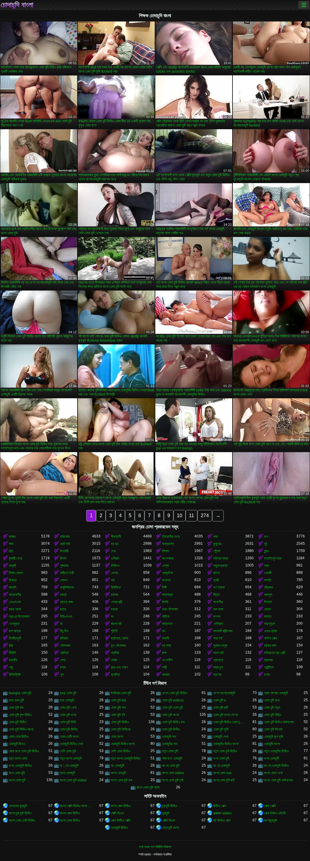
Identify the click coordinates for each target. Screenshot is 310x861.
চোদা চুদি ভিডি (68, 722)
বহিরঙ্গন (268, 587)
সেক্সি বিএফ (117, 813)
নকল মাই (218, 653)
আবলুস (268, 595)
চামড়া (63, 595)
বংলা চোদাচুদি (271, 758)
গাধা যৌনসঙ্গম (170, 609)
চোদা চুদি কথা (271, 700)
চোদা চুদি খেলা (68, 707)
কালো (216, 573)
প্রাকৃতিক (167, 573)
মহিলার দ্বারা (220, 558)
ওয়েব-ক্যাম (270, 631)
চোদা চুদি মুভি (221, 729)
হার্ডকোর (65, 536)
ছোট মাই (65, 544)
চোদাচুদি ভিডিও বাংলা (122, 744)
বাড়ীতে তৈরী (67, 573)
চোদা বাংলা (117, 736)
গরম (266, 566)
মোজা (114, 660)
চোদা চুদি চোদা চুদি (172, 707)
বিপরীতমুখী (15, 638)
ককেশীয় (218, 602)
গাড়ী (164, 667)
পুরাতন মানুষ (220, 645)
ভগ (266, 536)
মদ (163, 631)
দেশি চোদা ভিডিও (120, 751)
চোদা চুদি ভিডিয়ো (120, 729)
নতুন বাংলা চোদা (18, 758)
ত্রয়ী (216, 580)
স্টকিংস (115, 566)
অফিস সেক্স (270, 638)
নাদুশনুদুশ (269, 624)
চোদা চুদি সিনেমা (273, 729)
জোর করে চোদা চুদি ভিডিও (24, 751)
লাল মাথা (218, 609)
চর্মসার (114, 595)
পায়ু (11, 667)
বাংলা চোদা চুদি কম (121, 780)
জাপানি (12, 587)
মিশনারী (64, 551)
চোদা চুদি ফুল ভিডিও (20, 715)
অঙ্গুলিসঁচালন (67, 587)
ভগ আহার (15, 631)
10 (179, 515)
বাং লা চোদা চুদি (171, 766)
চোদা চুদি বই (118, 715)
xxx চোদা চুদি (68, 693)
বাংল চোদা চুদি (17, 773)
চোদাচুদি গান (169, 736)
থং (112, 616)
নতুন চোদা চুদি (170, 751)
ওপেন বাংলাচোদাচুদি (224, 693)
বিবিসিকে (116, 587)
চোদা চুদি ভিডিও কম (173, 722)
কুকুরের (217, 544)
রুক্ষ (164, 653)
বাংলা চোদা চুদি (17, 780)
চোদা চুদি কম (16, 707)
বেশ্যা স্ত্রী (116, 602)
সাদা (11, 544)
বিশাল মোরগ (16, 573)
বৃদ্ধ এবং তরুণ (119, 667)
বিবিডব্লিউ (15, 674)
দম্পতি (267, 580)
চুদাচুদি (165, 813)
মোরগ (267, 609)
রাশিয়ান (64, 638)
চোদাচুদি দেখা (220, 736)
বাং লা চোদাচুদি (221, 766)
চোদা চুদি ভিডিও (120, 722)
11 (191, 515)
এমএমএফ (15, 602)
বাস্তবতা (167, 624)
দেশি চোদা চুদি (68, 751)
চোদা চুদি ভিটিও (17, 722)
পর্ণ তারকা (219, 587)
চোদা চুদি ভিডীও (171, 729)
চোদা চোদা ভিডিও (18, 736)
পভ (113, 580)
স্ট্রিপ (216, 595)
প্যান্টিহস (269, 667)
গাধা (215, 536)
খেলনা (114, 573)
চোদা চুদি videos (173, 700)
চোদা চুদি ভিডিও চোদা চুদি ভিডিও (229, 722)
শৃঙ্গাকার (64, 566)
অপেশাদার (167, 558)
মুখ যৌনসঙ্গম (118, 645)
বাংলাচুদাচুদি (270, 820)
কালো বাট (116, 624)
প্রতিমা (64, 653)
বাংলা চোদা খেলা (273, 773)
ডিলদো (268, 602)
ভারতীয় (13, 660)
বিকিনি (12, 653)
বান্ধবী (12, 566)
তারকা (114, 609)
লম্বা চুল (218, 667)
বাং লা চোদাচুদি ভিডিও (276, 766)
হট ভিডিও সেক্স (221, 820)
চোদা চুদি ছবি (220, 707)
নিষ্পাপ (165, 551)
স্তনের (217, 674)
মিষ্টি (164, 587)
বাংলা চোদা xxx (222, 773)
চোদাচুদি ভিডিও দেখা (71, 744)
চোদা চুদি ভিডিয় (69, 729)
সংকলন (166, 580)
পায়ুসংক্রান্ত (220, 566)
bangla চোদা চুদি (20, 693)
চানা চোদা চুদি (16, 700)
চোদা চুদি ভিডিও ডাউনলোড (279, 722)
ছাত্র (63, 609)
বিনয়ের (13, 580)
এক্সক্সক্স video (222, 813)
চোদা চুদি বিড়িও (272, 715)
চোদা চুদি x (219, 700)
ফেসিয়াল (218, 624)
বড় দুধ (114, 544)
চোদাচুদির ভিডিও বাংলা (225, 744)
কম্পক (216, 616)
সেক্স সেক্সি (270, 806)
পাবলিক (115, 653)
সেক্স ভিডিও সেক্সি (120, 820)
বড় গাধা (166, 645)
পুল (62, 674)
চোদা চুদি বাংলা (170, 715)
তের (113, 551)
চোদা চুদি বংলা (68, 715)
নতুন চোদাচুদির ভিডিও (276, 751)
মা (61, 624)
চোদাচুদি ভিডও (17, 744)
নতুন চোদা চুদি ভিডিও (225, 751)
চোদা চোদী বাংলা (69, 736)
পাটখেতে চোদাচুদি (172, 758)
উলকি (165, 602)
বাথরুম (166, 674)
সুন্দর (266, 551)
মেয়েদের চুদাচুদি (18, 806)
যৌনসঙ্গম (65, 645)
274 (205, 515)
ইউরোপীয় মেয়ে (171, 536)
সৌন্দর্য (216, 551)
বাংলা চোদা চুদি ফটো (148, 787)
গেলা (62, 660)
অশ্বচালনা (168, 544)
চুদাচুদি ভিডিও (169, 806)
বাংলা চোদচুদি (118, 773)
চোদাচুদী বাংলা (272, 744)
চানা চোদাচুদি (67, 700)
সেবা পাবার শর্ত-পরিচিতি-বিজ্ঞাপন (155, 847)
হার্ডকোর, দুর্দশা (119, 638)
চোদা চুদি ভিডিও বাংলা (21, 729)
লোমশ (63, 580)
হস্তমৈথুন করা (272, 558)
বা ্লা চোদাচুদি (69, 766)
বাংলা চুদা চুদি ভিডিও (20, 813)
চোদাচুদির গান (169, 744)
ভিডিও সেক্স (219, 806)
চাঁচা (11, 551)
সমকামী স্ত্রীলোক (222, 631)
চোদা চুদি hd (118, 700)
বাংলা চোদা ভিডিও (70, 820)
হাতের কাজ (66, 602)
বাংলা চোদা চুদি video (73, 780)
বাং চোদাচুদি (117, 766)
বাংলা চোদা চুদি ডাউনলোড (278, 780)
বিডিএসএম (66, 616)
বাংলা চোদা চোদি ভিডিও (22, 820)
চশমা (63, 667)
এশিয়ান (115, 558)
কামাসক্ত (167, 595)
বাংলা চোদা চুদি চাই (172, 780)
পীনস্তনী (116, 536)
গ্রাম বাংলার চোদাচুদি (276, 693)
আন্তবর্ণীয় (15, 595)
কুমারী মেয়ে (15, 558)
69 (11, 645)
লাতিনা (165, 616)
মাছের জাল (270, 645)
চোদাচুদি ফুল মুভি (273, 736)
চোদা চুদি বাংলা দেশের (225, 715)
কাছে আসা (15, 609)
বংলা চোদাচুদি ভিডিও (20, 766)
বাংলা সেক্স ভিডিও (120, 806)
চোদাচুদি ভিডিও (119, 828)
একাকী (268, 573)
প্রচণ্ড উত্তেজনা (19, 616)
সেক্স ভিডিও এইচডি (275, 813)
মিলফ (63, 558)
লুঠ (265, 544)
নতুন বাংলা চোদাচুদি (71, 758)
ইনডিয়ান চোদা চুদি (121, 693)
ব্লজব (12, 536)
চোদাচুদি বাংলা (17, 5)
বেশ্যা (165, 566)
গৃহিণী (114, 631)
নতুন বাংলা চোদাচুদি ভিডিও (125, 758)
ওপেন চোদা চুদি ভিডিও (174, 693)
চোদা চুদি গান (118, 707)
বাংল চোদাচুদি (67, 773)
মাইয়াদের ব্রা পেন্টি (274, 653)
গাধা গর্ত (218, 638)
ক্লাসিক (115, 674)
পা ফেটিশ (167, 660)
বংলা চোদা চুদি (221, 758)
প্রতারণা (218, 660)
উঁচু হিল (64, 631)
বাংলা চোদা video (173, 773)
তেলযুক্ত (14, 624)
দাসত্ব (268, 616)
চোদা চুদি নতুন (272, 707)
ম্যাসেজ (268, 660)
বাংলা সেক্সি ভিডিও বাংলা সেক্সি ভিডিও (76, 806)
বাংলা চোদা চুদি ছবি (224, 780)
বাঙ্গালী (165, 638)
